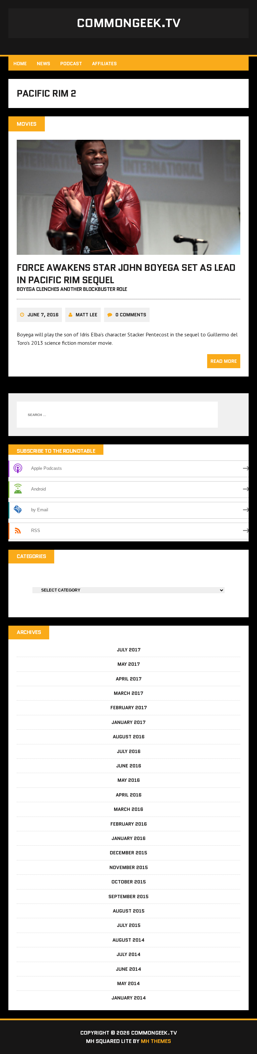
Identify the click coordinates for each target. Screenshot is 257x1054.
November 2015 (128, 867)
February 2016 (128, 824)
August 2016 (129, 736)
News (43, 63)
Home (20, 63)
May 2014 (128, 983)
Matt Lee (86, 314)
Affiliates (104, 63)
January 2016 (128, 838)
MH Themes (156, 1041)
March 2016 (128, 809)
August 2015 (129, 911)
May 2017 (128, 664)
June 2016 (128, 765)
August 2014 (128, 940)
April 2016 (129, 795)
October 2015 (128, 881)
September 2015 (128, 896)
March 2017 (128, 693)
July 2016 (129, 751)
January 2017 (128, 722)
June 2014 (128, 969)
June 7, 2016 (43, 314)
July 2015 (129, 925)
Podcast (71, 63)
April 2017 (129, 678)
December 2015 (128, 852)
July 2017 (129, 649)
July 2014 (128, 954)
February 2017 (128, 707)
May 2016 (128, 780)
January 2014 (128, 997)
